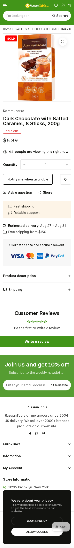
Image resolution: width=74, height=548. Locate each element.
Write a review (37, 341)
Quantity (10, 165)
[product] (63, 42)
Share (47, 192)
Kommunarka (13, 111)
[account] (63, 5)
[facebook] (30, 433)
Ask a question (20, 192)
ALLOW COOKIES (37, 531)
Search (62, 16)
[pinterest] (43, 433)
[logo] (36, 5)
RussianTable (37, 407)
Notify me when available (27, 179)
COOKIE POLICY (37, 520)
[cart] (69, 5)
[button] (5, 5)
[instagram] (36, 433)
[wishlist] (56, 5)
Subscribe (61, 385)
